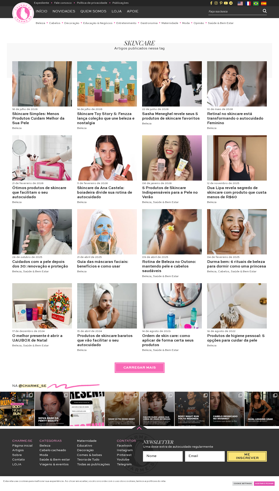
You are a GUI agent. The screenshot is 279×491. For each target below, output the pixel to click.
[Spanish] (264, 3)
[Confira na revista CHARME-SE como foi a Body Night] (17, 409)
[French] (248, 3)
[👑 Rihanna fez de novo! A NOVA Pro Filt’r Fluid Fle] (52, 409)
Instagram (125, 450)
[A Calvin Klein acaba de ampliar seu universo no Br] (157, 409)
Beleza (40, 23)
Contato (18, 459)
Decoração (71, 23)
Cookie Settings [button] (243, 483)
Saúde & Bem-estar (54, 459)
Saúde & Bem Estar (221, 23)
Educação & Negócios (97, 23)
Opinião (199, 23)
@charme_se (32, 386)
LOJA (16, 464)
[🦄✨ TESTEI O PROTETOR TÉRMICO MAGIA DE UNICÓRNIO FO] (87, 409)
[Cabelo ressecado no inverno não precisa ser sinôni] (227, 409)
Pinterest (124, 455)
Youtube (123, 459)
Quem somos (93, 11)
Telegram (124, 464)
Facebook (124, 445)
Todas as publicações (93, 464)
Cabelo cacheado (52, 450)
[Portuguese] (256, 3)
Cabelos (54, 23)
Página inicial (22, 445)
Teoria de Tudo (88, 459)
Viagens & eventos (54, 464)
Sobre (17, 455)
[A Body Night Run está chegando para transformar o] (192, 409)
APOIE (132, 11)
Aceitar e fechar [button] (264, 483)
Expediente (41, 3)
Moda (186, 23)
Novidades (64, 11)
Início (41, 11)
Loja (117, 11)
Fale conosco (63, 3)
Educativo (84, 445)
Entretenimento (126, 23)
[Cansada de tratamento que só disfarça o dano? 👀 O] (122, 409)
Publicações (120, 3)
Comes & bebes (89, 455)
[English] (240, 3)
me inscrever (247, 456)
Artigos (18, 450)
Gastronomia (149, 23)
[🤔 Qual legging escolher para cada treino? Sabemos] (262, 409)
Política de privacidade (92, 3)
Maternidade (170, 23)
